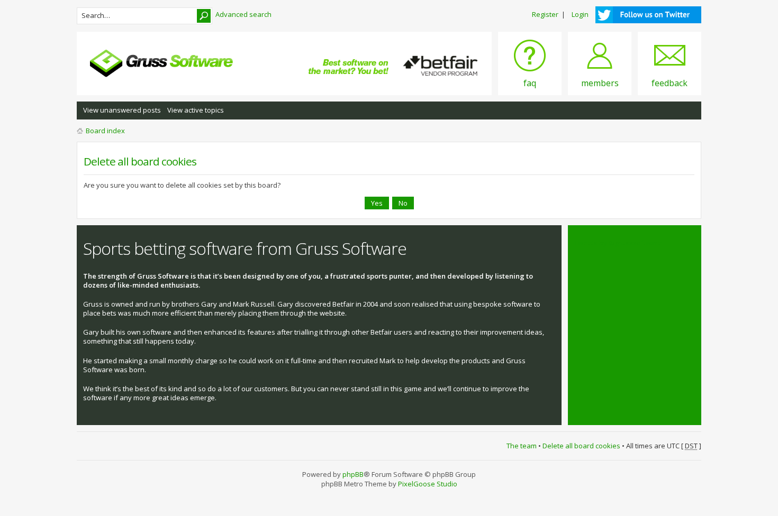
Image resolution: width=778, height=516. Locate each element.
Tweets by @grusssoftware (618, 242)
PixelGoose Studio (427, 484)
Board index (105, 130)
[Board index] (161, 63)
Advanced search (243, 14)
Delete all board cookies (581, 445)
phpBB (353, 474)
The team (521, 445)
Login (580, 14)
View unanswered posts (122, 110)
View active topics (195, 110)
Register (545, 14)
